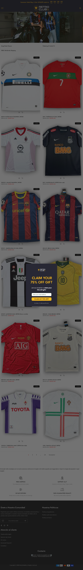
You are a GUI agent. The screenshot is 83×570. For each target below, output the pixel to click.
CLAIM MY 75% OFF (41, 299)
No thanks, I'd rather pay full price (41, 303)
